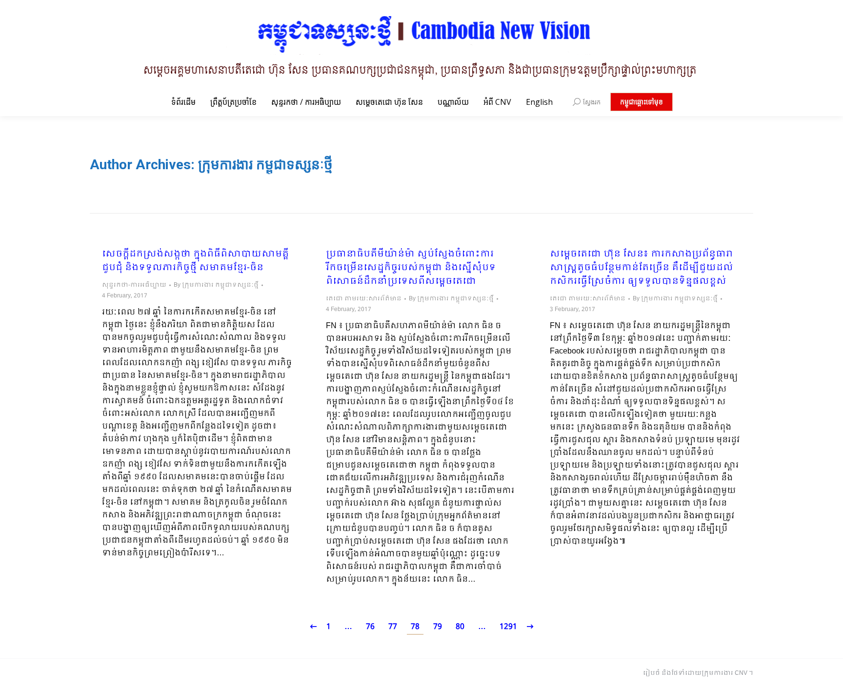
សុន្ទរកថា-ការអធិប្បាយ (134, 285)
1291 (508, 626)
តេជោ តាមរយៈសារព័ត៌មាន (363, 299)
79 (437, 626)
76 (370, 626)
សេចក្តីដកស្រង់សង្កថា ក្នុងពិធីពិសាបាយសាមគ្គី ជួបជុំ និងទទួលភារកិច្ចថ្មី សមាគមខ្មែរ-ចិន (195, 261)
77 (392, 626)
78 (415, 626)
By (216, 285)
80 (460, 626)
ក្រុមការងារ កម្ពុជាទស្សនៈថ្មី (265, 165)
